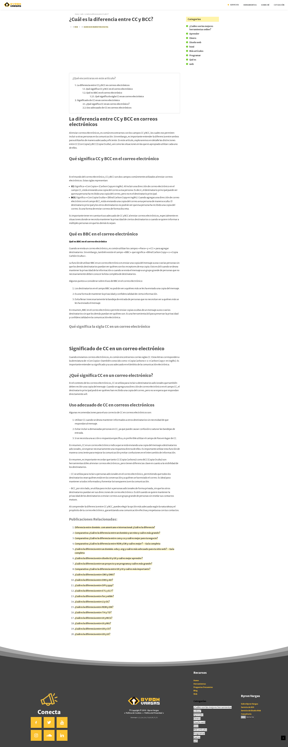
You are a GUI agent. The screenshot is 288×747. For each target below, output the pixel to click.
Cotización (279, 5)
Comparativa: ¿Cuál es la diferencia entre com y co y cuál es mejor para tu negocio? (116, 538)
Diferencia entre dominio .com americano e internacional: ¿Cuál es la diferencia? (115, 527)
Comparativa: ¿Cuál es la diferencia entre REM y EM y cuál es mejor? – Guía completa (117, 543)
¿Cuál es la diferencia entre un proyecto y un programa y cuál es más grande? (113, 563)
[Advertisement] (124, 47)
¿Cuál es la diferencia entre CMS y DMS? (95, 574)
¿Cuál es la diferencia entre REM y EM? (94, 607)
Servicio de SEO (247, 707)
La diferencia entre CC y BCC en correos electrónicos (103, 85)
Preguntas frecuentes (203, 687)
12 (157, 717)
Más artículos (200, 729)
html (196, 726)
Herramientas (200, 684)
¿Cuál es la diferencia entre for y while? (94, 596)
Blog (196, 691)
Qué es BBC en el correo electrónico (104, 92)
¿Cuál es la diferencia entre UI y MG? (93, 623)
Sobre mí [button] (265, 5)
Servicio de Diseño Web (251, 711)
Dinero (197, 718)
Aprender (198, 715)
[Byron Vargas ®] (13, 4)
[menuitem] (235, 5)
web (82, 14)
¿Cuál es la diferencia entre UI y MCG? (93, 618)
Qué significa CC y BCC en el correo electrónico (109, 89)
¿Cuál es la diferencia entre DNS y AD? (94, 580)
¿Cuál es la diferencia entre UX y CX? (93, 628)
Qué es (197, 737)
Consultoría (246, 714)
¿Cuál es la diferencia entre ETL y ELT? (94, 590)
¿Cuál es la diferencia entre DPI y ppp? (94, 585)
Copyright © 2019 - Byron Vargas (145, 710)
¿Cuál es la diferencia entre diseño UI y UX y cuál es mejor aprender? (109, 558)
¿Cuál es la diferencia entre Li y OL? (92, 601)
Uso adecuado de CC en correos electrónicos (109, 107)
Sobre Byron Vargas (249, 704)
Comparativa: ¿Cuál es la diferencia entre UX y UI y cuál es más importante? (112, 569)
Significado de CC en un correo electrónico (98, 100)
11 (154, 717)
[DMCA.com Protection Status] (248, 718)
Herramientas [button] (250, 5)
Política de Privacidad (153, 713)
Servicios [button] (234, 5)
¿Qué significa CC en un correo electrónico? (108, 104)
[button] (36, 722)
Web (195, 694)
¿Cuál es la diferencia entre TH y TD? (93, 612)
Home (77, 14)
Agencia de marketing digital (96, 27)
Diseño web (199, 722)
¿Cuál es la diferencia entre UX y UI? (92, 634)
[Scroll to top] (283, 737)
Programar (199, 733)
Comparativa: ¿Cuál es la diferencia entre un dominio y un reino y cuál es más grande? (117, 533)
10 (152, 717)
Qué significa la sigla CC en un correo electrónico (119, 96)
